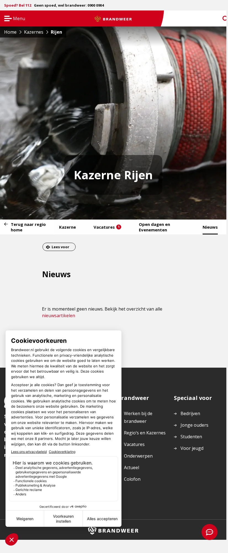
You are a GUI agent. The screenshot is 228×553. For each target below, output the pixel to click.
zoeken (220, 18)
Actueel (131, 467)
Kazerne (67, 227)
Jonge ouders (194, 425)
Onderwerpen (138, 456)
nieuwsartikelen (58, 315)
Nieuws (210, 227)
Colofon (132, 479)
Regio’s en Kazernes (145, 433)
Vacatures (107, 227)
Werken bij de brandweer (138, 417)
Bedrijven (190, 413)
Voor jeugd (192, 448)
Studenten (191, 437)
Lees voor (60, 247)
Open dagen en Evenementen (154, 227)
